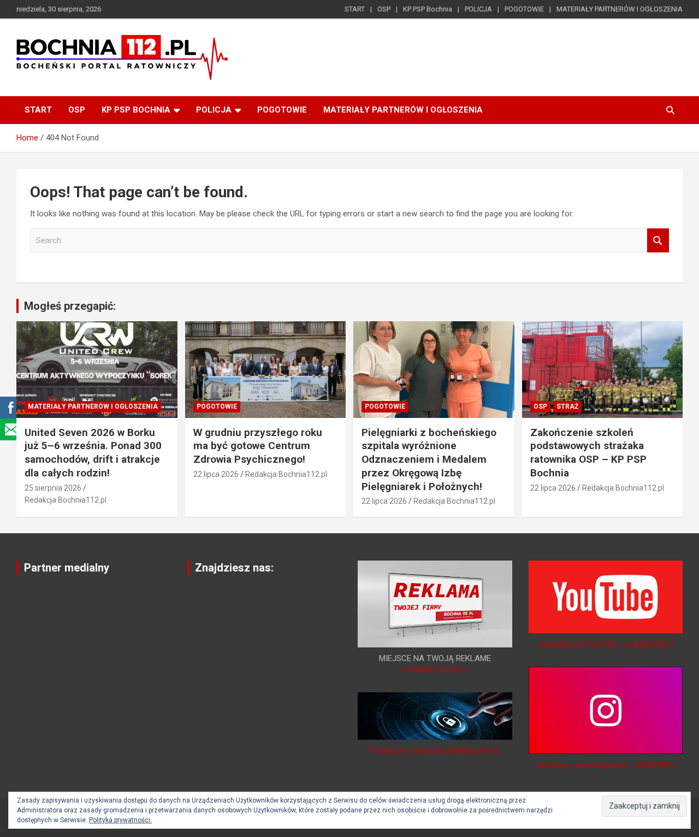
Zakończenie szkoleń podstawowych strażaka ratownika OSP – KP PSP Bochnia (588, 452)
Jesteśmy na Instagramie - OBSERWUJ (606, 765)
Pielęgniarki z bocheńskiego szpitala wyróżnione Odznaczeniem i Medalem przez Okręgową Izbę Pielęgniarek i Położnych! (429, 459)
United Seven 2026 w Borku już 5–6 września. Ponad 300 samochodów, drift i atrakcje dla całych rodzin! (93, 452)
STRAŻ (567, 406)
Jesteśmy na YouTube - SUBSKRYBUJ (605, 644)
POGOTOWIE (524, 9)
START (355, 9)
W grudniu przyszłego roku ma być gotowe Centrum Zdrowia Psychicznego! (257, 445)
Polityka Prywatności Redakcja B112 (434, 751)
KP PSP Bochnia (427, 9)
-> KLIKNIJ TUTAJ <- (435, 670)
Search (658, 240)
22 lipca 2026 (216, 474)
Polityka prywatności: (120, 820)
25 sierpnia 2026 (53, 488)
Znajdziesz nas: (234, 567)
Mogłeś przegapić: (70, 306)
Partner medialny (66, 567)
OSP (383, 9)
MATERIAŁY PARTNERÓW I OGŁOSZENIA (619, 9)
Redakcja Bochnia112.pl (65, 500)
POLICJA (478, 9)
